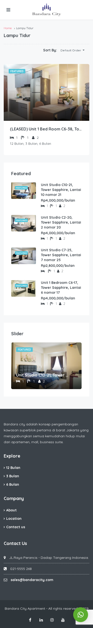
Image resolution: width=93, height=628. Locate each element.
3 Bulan (12, 476)
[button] (72, 50)
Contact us (15, 527)
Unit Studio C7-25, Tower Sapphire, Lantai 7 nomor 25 (61, 255)
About (11, 510)
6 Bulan (12, 484)
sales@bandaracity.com (32, 580)
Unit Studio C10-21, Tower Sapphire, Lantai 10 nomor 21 (61, 190)
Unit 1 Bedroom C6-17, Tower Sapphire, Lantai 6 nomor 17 (61, 287)
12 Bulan (13, 467)
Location (14, 518)
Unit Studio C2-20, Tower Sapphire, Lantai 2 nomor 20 (61, 222)
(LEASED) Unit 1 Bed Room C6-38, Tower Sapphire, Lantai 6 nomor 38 (46, 128)
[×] (80, 614)
